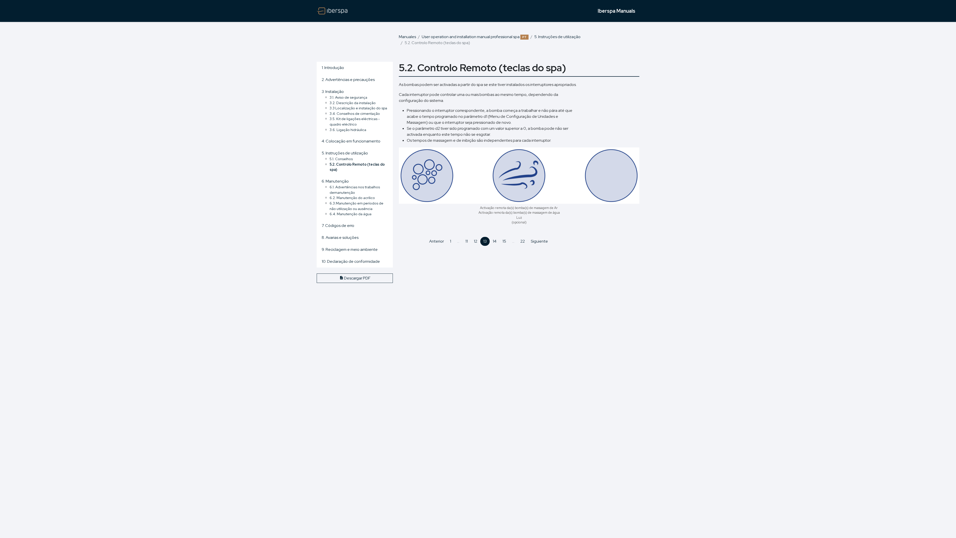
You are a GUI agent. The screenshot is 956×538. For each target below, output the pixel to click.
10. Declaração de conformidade (351, 261)
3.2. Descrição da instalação (353, 102)
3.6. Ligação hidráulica (348, 129)
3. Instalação (333, 91)
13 (485, 241)
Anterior (436, 241)
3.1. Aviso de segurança (348, 97)
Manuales (407, 36)
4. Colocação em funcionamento (351, 141)
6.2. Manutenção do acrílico (352, 197)
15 (504, 241)
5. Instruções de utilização (557, 36)
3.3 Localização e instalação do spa (358, 108)
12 (475, 241)
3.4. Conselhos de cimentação (355, 113)
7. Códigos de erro (338, 225)
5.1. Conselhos (341, 158)
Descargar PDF (356, 278)
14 (494, 241)
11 (466, 241)
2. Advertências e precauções (348, 79)
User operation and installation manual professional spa (474, 36)
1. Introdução (333, 67)
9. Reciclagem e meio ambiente (350, 249)
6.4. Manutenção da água (350, 213)
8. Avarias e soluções (340, 237)
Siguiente (539, 241)
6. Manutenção (335, 181)
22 (522, 241)
